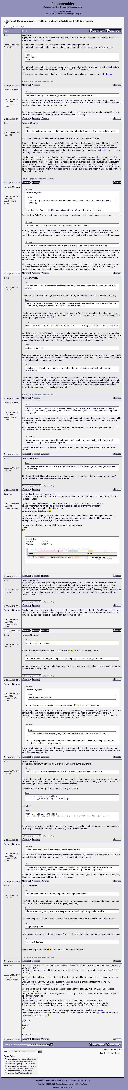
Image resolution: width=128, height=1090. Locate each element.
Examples (72, 1080)
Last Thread (104, 1053)
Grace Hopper (96, 1010)
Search (62, 11)
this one (109, 74)
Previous (16, 27)
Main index (40, 1080)
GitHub (76, 1084)
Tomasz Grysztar (62, 1084)
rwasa (70, 1087)
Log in (78, 14)
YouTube (83, 1084)
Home (55, 11)
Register (69, 11)
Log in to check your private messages (60, 14)
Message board (84, 1080)
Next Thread (116, 1053)
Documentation (61, 1080)
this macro (105, 150)
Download (50, 1080)
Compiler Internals (26, 21)
